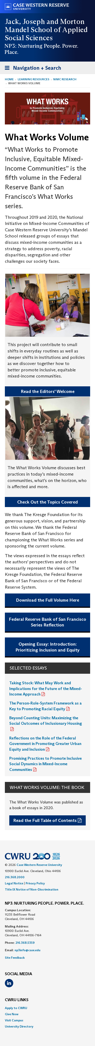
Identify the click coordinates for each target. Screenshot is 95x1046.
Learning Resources (33, 79)
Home (9, 79)
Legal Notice (14, 883)
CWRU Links (16, 1000)
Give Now (11, 1014)
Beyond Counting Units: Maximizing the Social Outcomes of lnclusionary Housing (45, 721)
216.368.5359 (25, 943)
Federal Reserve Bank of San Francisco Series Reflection (47, 622)
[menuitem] (47, 1008)
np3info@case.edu (27, 950)
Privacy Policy (35, 883)
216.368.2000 (15, 877)
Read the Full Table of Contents (45, 820)
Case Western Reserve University (39, 865)
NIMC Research (64, 79)
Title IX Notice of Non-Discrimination (31, 889)
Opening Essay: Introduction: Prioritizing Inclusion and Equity (47, 647)
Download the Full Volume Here (47, 600)
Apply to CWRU (16, 1008)
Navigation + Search (31, 69)
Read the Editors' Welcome (47, 391)
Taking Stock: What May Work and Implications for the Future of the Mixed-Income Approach (45, 689)
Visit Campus (14, 1020)
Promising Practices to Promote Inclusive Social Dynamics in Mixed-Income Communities (45, 764)
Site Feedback (15, 958)
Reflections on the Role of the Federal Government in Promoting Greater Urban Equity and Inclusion (45, 744)
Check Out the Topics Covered (47, 502)
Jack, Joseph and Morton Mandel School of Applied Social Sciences (46, 29)
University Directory (19, 1026)
